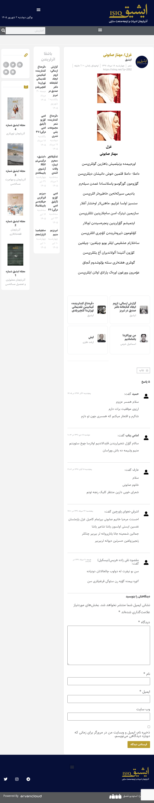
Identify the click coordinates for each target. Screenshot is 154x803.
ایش (91, 337)
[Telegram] (28, 779)
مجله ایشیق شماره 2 (15, 223)
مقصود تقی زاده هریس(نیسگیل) (118, 560)
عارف (135, 469)
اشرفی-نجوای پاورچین (125, 511)
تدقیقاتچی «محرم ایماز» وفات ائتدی (52, 165)
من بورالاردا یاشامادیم (129, 337)
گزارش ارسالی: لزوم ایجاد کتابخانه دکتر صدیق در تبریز (124, 307)
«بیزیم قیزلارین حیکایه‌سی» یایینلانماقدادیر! (37, 200)
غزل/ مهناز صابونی (117, 55)
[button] (38, 9)
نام (146, 674)
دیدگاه (144, 622)
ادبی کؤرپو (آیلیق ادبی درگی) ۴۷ (41, 124)
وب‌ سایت (143, 709)
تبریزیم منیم (54, 232)
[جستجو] (3, 30)
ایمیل (144, 691)
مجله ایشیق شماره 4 (15, 127)
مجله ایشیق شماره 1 (15, 274)
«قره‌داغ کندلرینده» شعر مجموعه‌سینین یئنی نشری (50, 126)
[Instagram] (17, 779)
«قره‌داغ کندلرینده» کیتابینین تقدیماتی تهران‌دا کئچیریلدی (82, 307)
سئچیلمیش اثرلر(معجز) (40, 232)
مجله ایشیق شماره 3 (15, 173)
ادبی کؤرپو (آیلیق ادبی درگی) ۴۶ (53, 202)
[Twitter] (5, 779)
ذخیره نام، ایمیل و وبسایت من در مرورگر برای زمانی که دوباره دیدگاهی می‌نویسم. (112, 734)
